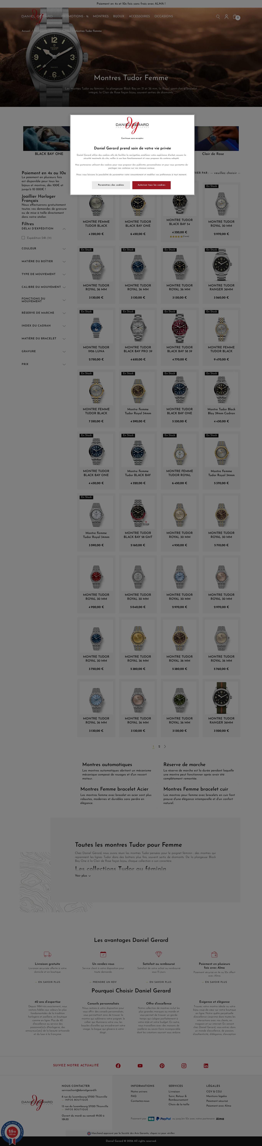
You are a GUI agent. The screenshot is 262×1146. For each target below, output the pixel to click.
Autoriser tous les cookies (152, 185)
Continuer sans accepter (132, 138)
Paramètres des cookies (111, 185)
